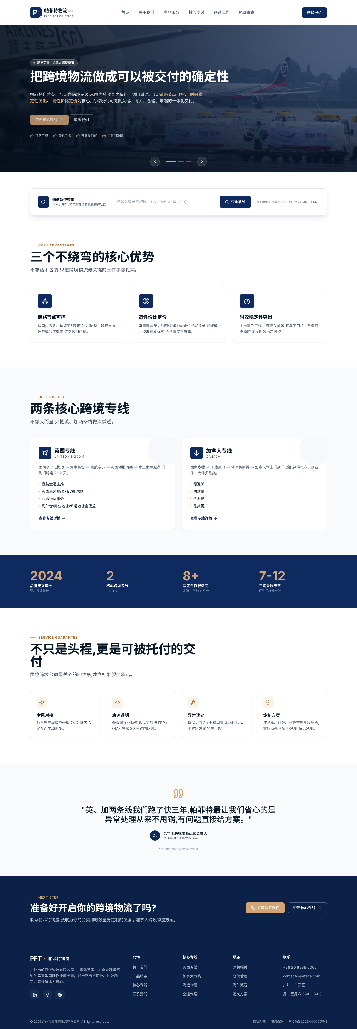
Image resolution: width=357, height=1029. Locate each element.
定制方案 (240, 994)
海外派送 (240, 985)
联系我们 (221, 12)
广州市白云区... (295, 985)
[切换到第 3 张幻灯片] (188, 161)
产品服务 (171, 12)
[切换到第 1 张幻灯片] (171, 161)
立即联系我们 (268, 908)
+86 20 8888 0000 (300, 967)
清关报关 (240, 967)
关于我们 (146, 12)
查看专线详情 (50, 518)
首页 (125, 12)
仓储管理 (240, 976)
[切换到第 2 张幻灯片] (181, 161)
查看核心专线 (46, 119)
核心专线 (196, 12)
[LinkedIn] (34, 994)
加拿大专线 (192, 976)
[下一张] (202, 161)
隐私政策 (259, 1022)
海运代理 (190, 985)
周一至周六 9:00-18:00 (302, 994)
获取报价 (314, 12)
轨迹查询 (247, 12)
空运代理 (190, 994)
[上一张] (155, 161)
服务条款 (277, 1022)
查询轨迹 (238, 202)
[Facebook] (47, 994)
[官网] (60, 994)
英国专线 (190, 967)
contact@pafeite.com (301, 976)
